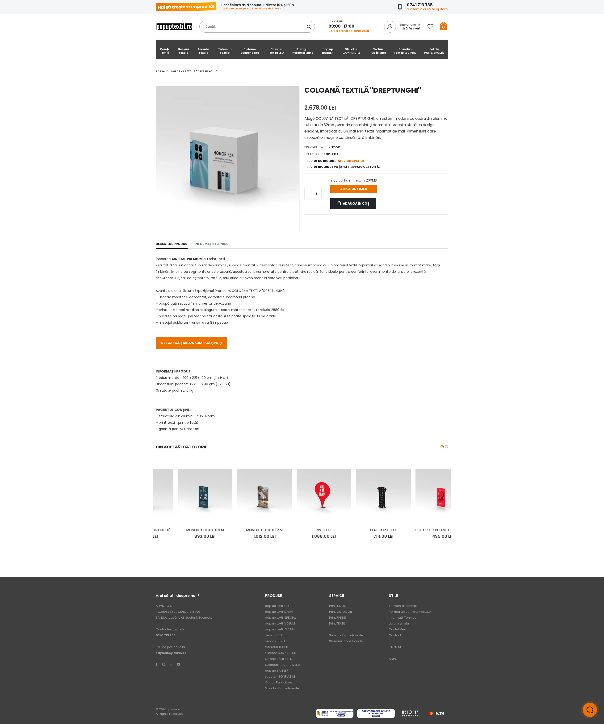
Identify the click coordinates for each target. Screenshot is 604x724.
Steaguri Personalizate (282, 664)
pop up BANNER (277, 670)
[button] (442, 447)
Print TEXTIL (337, 623)
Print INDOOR (338, 606)
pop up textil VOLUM (280, 623)
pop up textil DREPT (279, 611)
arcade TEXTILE (276, 641)
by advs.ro (173, 709)
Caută (309, 26)
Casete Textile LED (278, 659)
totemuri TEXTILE (277, 647)
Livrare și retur (399, 623)
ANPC (393, 659)
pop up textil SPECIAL (280, 617)
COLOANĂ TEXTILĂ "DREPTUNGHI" (362, 90)
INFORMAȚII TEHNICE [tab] (211, 244)
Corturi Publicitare (278, 682)
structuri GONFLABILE (280, 676)
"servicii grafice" (351, 161)
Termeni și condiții (403, 606)
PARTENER (396, 647)
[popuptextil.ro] (157, 664)
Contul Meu (397, 629)
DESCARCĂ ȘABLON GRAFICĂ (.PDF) (191, 342)
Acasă (160, 71)
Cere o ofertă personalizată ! (349, 31)
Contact (395, 635)
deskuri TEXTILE (276, 635)
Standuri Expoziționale (282, 688)
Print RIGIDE (337, 617)
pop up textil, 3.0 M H (280, 629)
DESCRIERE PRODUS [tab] (172, 244)
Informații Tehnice (402, 617)
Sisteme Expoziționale (346, 635)
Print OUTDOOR (340, 611)
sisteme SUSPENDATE (281, 653)
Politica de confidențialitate (410, 611)
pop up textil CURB (279, 606)
